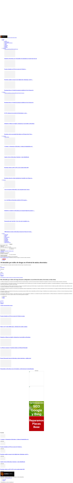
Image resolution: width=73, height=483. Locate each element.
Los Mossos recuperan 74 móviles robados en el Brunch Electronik (13, 347)
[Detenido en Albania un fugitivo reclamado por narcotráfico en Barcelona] (9, 121)
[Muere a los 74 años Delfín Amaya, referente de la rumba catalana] (5, 324)
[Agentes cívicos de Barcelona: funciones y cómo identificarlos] (9, 155)
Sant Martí (6, 240)
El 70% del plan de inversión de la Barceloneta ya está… (15, 113)
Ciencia (5, 43)
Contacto (3, 480)
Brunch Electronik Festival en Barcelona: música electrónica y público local (15, 358)
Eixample (5, 235)
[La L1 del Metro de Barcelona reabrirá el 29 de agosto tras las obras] (9, 198)
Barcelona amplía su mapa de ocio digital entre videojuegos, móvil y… (18, 79)
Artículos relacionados (4, 305)
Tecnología (6, 45)
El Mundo (6, 47)
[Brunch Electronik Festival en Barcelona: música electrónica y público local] (5, 356)
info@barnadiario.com (8, 477)
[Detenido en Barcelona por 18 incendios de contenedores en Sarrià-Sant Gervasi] (9, 56)
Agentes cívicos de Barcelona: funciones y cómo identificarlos (16, 157)
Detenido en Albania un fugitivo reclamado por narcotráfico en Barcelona (19, 123)
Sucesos (7, 257)
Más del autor (10, 305)
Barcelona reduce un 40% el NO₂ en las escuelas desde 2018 (16, 167)
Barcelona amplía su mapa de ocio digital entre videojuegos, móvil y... (14, 454)
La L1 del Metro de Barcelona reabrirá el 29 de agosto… (15, 200)
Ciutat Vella (6, 234)
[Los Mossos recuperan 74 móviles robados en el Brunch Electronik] (5, 345)
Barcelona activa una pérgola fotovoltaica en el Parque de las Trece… (18, 134)
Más (3, 40)
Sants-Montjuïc (6, 241)
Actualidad (4, 48)
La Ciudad (4, 136)
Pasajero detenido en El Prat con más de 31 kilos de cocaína (12, 316)
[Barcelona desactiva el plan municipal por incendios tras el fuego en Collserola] (9, 176)
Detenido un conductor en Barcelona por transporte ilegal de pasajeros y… (19, 210)
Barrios (3, 233)
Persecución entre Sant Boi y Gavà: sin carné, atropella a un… (17, 221)
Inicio (1, 257)
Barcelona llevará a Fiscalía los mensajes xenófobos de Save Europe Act (18, 90)
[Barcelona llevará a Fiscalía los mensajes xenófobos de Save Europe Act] (9, 88)
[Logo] (4, 37)
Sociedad (3, 92)
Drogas (3, 297)
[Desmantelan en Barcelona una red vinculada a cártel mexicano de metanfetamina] (5, 366)
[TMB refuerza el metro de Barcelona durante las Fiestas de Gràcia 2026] (9, 229)
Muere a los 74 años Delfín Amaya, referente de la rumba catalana (13, 326)
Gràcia (5, 236)
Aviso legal (2, 251)
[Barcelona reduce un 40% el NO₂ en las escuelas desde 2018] (9, 165)
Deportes (5, 46)
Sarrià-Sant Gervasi (7, 242)
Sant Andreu (6, 239)
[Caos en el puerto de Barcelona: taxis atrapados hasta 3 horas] (9, 187)
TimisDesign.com (16, 482)
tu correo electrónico (13, 254)
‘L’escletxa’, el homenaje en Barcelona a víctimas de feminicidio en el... (14, 439)
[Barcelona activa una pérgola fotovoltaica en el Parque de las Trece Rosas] (9, 132)
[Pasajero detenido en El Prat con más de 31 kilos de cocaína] (9, 67)
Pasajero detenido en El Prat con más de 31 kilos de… (15, 69)
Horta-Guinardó (6, 237)
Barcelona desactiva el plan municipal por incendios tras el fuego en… (18, 178)
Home (3, 39)
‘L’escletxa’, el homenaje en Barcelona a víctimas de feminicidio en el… (18, 146)
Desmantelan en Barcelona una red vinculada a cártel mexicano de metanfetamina (17, 368)
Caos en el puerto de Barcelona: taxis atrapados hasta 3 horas (16, 189)
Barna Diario (2, 267)
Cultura (5, 44)
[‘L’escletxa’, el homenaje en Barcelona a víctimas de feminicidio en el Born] (9, 144)
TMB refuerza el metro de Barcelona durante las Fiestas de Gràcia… (18, 231)
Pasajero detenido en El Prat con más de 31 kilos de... (11, 446)
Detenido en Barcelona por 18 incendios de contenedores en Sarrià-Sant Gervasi (20, 58)
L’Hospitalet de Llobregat (8, 42)
